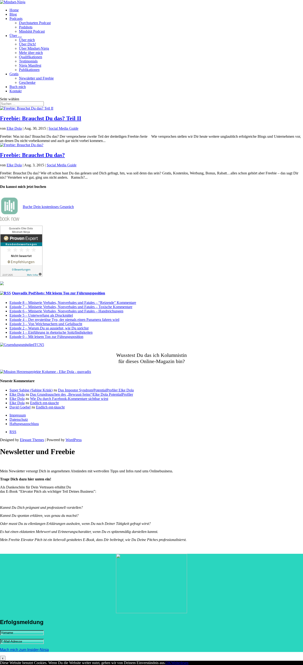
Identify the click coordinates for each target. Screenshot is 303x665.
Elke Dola (14, 128)
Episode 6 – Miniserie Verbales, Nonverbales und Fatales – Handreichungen (66, 311)
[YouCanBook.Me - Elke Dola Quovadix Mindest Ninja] (9, 219)
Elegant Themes (32, 440)
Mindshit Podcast (32, 31)
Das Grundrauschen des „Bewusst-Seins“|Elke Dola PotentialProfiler (81, 394)
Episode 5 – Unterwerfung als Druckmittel (41, 315)
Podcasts (15, 19)
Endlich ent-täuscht (44, 403)
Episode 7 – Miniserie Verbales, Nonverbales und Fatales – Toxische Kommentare (70, 307)
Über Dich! (27, 44)
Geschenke (27, 82)
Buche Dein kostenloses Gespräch (48, 207)
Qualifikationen (30, 57)
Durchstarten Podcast (35, 23)
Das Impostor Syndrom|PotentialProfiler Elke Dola (96, 390)
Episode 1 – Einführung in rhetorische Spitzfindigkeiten (51, 332)
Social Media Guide (63, 128)
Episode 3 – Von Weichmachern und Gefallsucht (45, 324)
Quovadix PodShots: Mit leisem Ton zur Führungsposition (58, 293)
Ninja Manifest (30, 65)
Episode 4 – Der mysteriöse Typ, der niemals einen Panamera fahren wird (64, 320)
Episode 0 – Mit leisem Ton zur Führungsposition (46, 337)
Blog (13, 14)
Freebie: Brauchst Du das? (32, 155)
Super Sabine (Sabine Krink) (31, 390)
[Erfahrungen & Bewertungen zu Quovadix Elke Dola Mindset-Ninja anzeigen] (21, 275)
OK (168, 663)
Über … (15, 36)
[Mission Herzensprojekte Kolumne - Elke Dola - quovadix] (45, 372)
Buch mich (17, 87)
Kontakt (15, 91)
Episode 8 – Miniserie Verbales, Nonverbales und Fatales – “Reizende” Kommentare (72, 303)
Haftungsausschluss (24, 424)
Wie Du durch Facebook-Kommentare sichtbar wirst (69, 399)
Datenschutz (18, 419)
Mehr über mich (31, 53)
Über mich (27, 40)
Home (14, 10)
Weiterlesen (179, 663)
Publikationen (29, 70)
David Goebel (20, 407)
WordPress (74, 440)
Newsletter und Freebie (36, 78)
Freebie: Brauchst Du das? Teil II (40, 118)
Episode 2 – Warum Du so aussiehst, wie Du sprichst (49, 328)
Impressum (17, 415)
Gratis (13, 74)
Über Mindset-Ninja (34, 48)
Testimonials (28, 61)
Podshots (25, 27)
